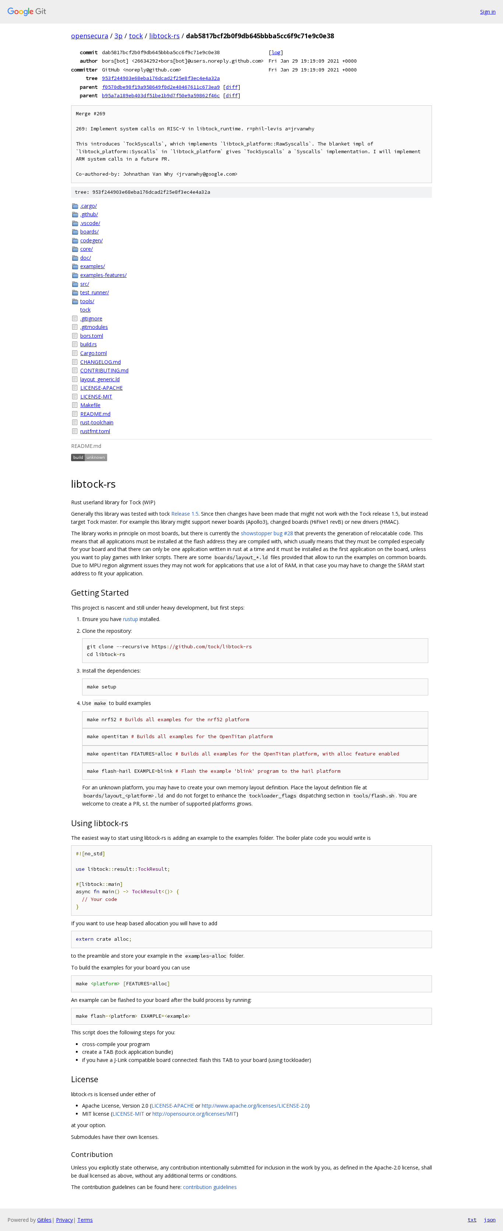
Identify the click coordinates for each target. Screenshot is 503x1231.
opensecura (89, 35)
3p (119, 35)
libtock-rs (164, 35)
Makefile (90, 404)
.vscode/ (90, 223)
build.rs (88, 344)
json (490, 1219)
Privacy (64, 1219)
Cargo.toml (93, 353)
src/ (84, 283)
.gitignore (91, 318)
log (275, 52)
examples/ (92, 266)
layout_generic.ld (100, 379)
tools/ (87, 301)
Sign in (488, 11)
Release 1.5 (184, 513)
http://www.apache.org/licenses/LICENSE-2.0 (255, 1105)
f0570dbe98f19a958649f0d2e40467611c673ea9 (161, 87)
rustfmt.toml (95, 431)
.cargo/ (88, 205)
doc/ (85, 257)
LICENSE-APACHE (101, 387)
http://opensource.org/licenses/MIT (194, 1113)
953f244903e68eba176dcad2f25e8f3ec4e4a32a (161, 78)
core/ (86, 248)
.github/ (89, 214)
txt (472, 1219)
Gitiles (44, 1219)
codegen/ (91, 240)
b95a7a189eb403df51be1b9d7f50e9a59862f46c (161, 95)
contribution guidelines (210, 1186)
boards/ (89, 231)
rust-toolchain (96, 422)
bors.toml (91, 335)
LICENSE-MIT (96, 396)
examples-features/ (103, 274)
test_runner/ (94, 292)
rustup (130, 619)
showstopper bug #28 (267, 533)
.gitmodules (94, 326)
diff (232, 87)
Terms (85, 1219)
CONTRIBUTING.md (104, 370)
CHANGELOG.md (100, 361)
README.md (95, 413)
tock (136, 35)
